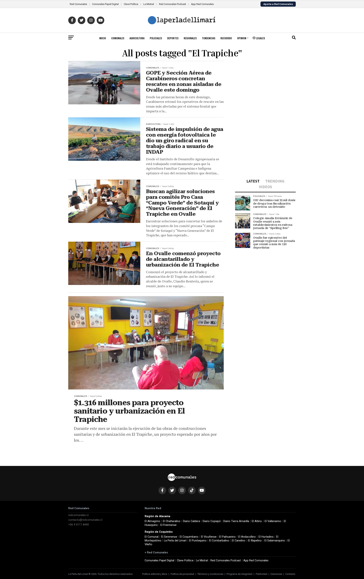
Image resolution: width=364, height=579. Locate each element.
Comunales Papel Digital (105, 4)
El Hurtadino (266, 536)
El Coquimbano (189, 536)
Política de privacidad (182, 574)
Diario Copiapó (212, 521)
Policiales (156, 38)
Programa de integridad (239, 574)
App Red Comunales (202, 4)
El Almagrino (152, 521)
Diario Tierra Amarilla (236, 521)
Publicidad (261, 574)
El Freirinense (168, 525)
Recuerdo (226, 38)
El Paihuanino (227, 536)
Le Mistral (148, 4)
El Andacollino (247, 536)
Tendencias (208, 38)
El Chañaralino (171, 521)
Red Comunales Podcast (172, 4)
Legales (260, 38)
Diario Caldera (191, 521)
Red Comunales (78, 4)
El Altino (257, 521)
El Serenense (169, 536)
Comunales (117, 38)
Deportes (172, 38)
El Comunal (151, 536)
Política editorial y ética (154, 574)
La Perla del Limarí (175, 540)
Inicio (102, 38)
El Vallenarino (273, 521)
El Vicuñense (209, 536)
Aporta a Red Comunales (278, 4)
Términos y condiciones (210, 574)
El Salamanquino (274, 540)
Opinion (241, 38)
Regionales (190, 38)
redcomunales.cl (78, 515)
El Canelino (238, 540)
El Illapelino (255, 540)
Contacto (290, 574)
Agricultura (136, 38)
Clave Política (131, 4)
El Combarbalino (219, 540)
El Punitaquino (197, 540)
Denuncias (276, 574)
